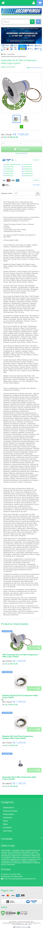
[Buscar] (32, 21)
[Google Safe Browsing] (22, 913)
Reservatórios (8, 814)
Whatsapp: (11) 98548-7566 (12, 876)
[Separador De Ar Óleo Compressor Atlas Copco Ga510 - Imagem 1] (17, 119)
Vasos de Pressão (10, 811)
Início (4, 54)
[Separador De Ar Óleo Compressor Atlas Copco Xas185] (21, 770)
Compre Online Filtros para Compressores (13, 56)
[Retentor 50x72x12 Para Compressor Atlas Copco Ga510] (21, 689)
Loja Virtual (11, 54)
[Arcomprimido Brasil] (21, 11)
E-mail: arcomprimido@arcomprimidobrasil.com (19, 879)
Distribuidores (8, 808)
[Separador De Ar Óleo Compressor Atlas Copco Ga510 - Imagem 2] (26, 119)
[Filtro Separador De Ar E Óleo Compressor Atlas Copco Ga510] (21, 648)
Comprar (23, 149)
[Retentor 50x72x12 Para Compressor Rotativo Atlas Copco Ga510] (21, 729)
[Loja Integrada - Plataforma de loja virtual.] (21, 927)
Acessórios (7, 827)
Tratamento (7, 818)
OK (38, 193)
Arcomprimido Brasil (36, 67)
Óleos (5, 824)
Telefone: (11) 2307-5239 (11, 874)
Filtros (5, 821)
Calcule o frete (6, 193)
